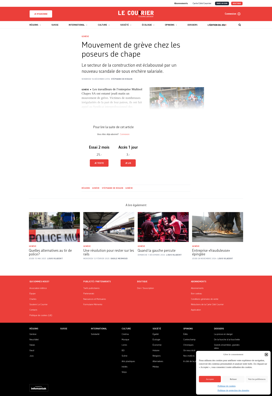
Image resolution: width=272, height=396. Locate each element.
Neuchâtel (34, 340)
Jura (31, 356)
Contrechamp (189, 340)
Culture (126, 329)
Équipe (32, 294)
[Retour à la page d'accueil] (136, 14)
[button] (266, 354)
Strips (124, 372)
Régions (86, 188)
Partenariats (88, 294)
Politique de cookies (227, 386)
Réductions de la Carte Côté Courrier (207, 304)
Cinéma (125, 334)
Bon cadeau (196, 294)
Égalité (156, 334)
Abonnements (197, 288)
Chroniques (188, 345)
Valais (32, 345)
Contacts (33, 310)
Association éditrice (38, 288)
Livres (124, 345)
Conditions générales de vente (204, 299)
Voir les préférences (256, 379)
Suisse (63, 329)
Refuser (233, 379)
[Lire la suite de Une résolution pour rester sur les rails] (108, 227)
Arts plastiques (128, 361)
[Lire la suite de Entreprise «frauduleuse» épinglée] (217, 227)
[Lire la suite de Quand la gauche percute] (163, 227)
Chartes (32, 299)
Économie (157, 345)
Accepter (210, 379)
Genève (85, 36)
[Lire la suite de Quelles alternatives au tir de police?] (54, 227)
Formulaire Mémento (92, 304)
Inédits (125, 367)
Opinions (188, 329)
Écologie (156, 340)
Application (196, 310)
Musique (125, 340)
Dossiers (219, 329)
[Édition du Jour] (217, 23)
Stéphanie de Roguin (112, 188)
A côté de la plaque (192, 361)
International (99, 329)
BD (123, 350)
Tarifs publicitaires (91, 288)
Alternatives (158, 361)
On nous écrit (189, 350)
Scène (124, 356)
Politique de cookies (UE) (40, 315)
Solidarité (95, 334)
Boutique (142, 282)
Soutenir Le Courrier (38, 304)
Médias (156, 367)
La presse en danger (223, 334)
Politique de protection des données (233, 390)
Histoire (156, 350)
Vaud (31, 350)
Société (157, 329)
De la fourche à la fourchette (227, 340)
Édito (185, 334)
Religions (157, 356)
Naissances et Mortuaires (94, 299)
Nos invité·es (189, 356)
